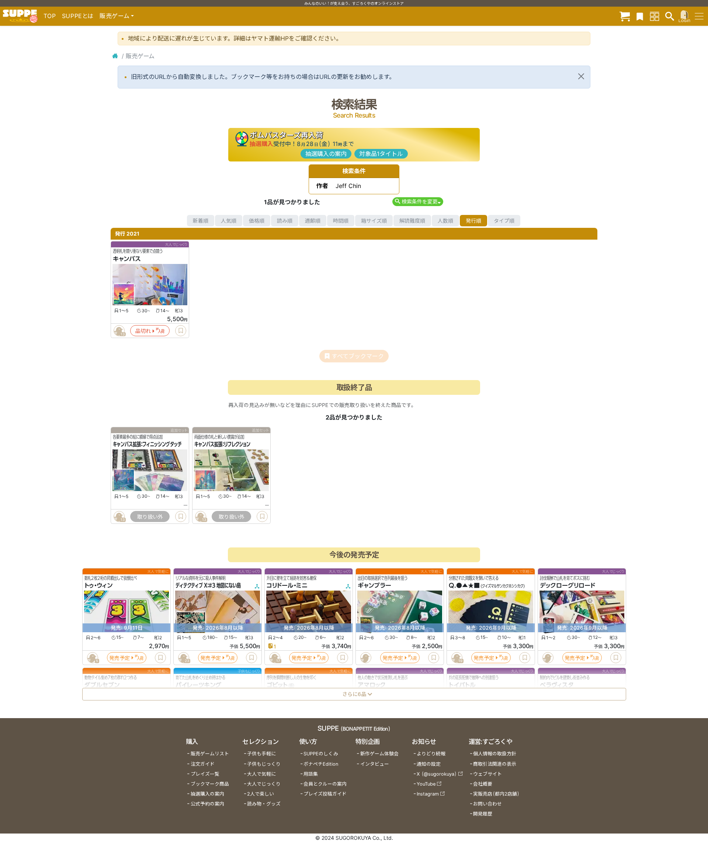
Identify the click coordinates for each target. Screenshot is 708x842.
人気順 (228, 221)
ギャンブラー (374, 586)
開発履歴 (482, 814)
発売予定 (119, 658)
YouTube (426, 784)
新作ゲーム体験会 (379, 753)
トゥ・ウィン (98, 586)
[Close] (581, 76)
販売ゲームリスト (210, 753)
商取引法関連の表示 (494, 764)
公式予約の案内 (207, 804)
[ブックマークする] (180, 330)
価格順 (256, 221)
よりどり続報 (431, 753)
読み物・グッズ (264, 804)
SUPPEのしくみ (320, 753)
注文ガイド (203, 764)
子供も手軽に (261, 753)
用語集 (310, 774)
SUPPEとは (78, 16)
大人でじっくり (264, 784)
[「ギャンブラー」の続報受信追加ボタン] (365, 657)
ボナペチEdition (320, 764)
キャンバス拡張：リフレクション (222, 445)
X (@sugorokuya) (437, 774)
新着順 (200, 221)
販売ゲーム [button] (114, 16)
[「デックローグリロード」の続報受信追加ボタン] (547, 657)
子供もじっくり (264, 764)
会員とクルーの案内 (325, 784)
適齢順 (312, 221)
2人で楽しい (260, 794)
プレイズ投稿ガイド (325, 794)
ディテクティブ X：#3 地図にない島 (208, 586)
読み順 (284, 221)
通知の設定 (429, 764)
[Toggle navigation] (699, 16)
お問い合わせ (487, 804)
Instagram (428, 794)
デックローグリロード (567, 586)
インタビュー (374, 764)
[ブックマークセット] (640, 16)
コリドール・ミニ (287, 586)
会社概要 (482, 784)
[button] (417, 201)
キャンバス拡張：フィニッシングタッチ (147, 445)
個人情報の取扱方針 (494, 753)
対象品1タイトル (381, 153)
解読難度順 (412, 221)
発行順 (473, 221)
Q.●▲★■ (464, 586)
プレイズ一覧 (205, 774)
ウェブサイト (487, 774)
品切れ (143, 331)
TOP (50, 16)
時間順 (340, 221)
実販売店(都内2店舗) (496, 794)
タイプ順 (504, 221)
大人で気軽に (261, 774)
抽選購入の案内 (326, 153)
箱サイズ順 (374, 221)
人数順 (445, 221)
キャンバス (127, 259)
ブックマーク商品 (210, 784)
